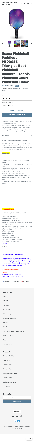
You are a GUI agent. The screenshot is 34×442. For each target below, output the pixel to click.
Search (5, 296)
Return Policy (7, 314)
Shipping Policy (7, 344)
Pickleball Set (7, 360)
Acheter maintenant (17, 115)
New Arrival (6, 327)
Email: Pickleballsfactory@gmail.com (14, 331)
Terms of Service (8, 335)
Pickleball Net (7, 369)
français (16, 411)
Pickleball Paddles (8, 356)
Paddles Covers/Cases (10, 373)
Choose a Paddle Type (7, 102)
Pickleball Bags (7, 377)
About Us (6, 305)
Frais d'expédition (7, 88)
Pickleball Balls (7, 364)
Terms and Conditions (9, 318)
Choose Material (6, 95)
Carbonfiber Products (9, 382)
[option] (9, 44)
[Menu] (31, 3)
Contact (5, 300)
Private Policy (7, 309)
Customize (6, 386)
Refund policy (7, 340)
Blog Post (6, 322)
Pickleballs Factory (9, 3)
